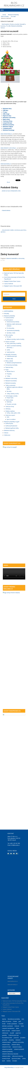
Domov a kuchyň (14, 24)
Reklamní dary (7, 108)
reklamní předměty (7, 1051)
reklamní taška (6, 1056)
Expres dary (6, 119)
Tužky (8, 376)
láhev (17, 1028)
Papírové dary (7, 116)
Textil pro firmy (7, 121)
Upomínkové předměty (13, 330)
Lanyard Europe (7, 123)
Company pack (7, 128)
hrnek (3, 1024)
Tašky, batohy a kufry (13, 393)
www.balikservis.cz (13, 981)
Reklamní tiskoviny (9, 430)
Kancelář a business (11, 354)
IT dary (5, 112)
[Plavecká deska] (14, 217)
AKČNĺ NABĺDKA (8, 311)
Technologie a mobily (11, 396)
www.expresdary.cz (6, 164)
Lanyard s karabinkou (8, 1028)
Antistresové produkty (13, 322)
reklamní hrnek (6, 1047)
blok (23, 1019)
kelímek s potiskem (7, 1026)
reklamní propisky (7, 1049)
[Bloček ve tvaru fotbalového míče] (14, 197)
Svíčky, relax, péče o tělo (13, 413)
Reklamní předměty (13, 14)
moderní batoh (16, 1030)
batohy (4, 1019)
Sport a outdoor (11, 419)
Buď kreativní (5, 24)
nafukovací (5, 1033)
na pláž (12, 1033)
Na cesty (9, 391)
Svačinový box (11, 352)
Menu (2, 10)
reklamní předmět (19, 1049)
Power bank (10, 398)
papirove (18, 1033)
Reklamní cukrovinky (9, 117)
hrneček (21, 1024)
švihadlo (14, 1061)
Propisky (9, 374)
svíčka (24, 1058)
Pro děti (13, 16)
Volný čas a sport (10, 415)
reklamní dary (6, 1044)
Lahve (8, 350)
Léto (8, 417)
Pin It (8, 182)
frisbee (15, 1021)
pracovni (16, 1037)
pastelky (4, 1035)
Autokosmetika (9, 317)
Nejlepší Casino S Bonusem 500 (13, 286)
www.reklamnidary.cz (6, 134)
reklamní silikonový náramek (10, 1054)
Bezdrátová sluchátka (14, 1019)
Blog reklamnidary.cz (14, 4)
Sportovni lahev (16, 1058)
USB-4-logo (6, 114)
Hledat (14, 298)
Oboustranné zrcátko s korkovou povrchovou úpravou (11, 247)
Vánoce (3, 28)
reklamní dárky (15, 1044)
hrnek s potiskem (12, 1024)
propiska (4, 1040)
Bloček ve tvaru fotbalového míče (11, 206)
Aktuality (6, 313)
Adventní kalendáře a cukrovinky (15, 258)
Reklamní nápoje (8, 126)
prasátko (22, 1037)
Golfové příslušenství (11, 426)
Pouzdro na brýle (11, 404)
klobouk (17, 1026)
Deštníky (9, 402)
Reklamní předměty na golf (11, 422)
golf (20, 1021)
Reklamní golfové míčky (12, 428)
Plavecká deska (5, 226)
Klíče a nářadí (9, 361)
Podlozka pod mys (14, 1035)
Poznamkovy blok (7, 1037)
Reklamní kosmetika (11, 381)
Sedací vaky (10, 358)
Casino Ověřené (8, 283)
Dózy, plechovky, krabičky (14, 343)
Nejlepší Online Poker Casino (12, 281)
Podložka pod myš (12, 356)
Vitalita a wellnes (10, 411)
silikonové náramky (17, 1056)
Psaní (6, 369)
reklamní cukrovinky (18, 1042)
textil (3, 1061)
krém (22, 1026)
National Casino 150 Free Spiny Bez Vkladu (15, 1001)
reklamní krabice (17, 1047)
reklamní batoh (6, 1042)
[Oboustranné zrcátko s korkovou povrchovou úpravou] (14, 236)
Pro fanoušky (10, 328)
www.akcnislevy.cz (12, 984)
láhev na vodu (6, 1030)
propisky (11, 1040)
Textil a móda (9, 400)
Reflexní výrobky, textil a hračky (15, 339)
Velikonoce (7, 435)
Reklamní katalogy (8, 130)
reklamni (17, 1040)
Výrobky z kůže (11, 333)
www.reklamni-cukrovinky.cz (8, 148)
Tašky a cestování (10, 385)
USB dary (5, 110)
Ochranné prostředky (11, 365)
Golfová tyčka (9, 423)
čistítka (9, 1061)
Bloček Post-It (11, 371)
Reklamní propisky (8, 125)
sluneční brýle (6, 1058)
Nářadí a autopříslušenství (14, 363)
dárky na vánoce (6, 1021)
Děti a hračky (5, 16)
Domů (4, 14)
